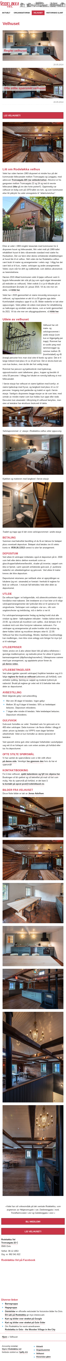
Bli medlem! (33, 1221)
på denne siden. (10, 664)
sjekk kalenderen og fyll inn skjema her (40, 774)
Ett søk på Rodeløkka (15, 1315)
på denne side (9, 761)
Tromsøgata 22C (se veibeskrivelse (29, 180)
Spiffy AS (23, 1352)
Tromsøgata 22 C (9, 1243)
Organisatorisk (22, 13)
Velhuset (38, 13)
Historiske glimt (54, 13)
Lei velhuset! (12, 115)
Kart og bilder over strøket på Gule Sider (25, 1322)
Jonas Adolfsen (36, 793)
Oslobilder (10, 1311)
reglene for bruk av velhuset (22, 676)
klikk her (15, 290)
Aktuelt (6, 13)
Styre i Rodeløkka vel (11, 1349)
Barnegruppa (11, 1304)
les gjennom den (35, 761)
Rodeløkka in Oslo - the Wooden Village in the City (30, 1329)
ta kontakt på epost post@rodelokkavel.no (23, 784)
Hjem (4, 1337)
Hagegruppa (11, 1307)
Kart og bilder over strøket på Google (23, 1319)
